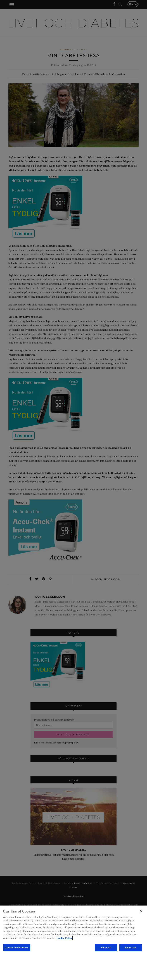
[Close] (141, 911)
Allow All (105, 947)
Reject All (130, 947)
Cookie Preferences (17, 947)
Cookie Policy (64, 938)
